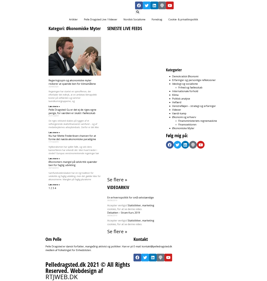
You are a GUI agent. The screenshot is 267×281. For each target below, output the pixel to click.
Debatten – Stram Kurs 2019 (123, 212)
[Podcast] (162, 5)
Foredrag (157, 19)
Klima (175, 95)
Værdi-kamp (179, 113)
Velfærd (176, 102)
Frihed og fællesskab (190, 87)
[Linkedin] (154, 5)
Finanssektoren (187, 124)
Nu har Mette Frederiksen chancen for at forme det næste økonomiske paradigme (72, 137)
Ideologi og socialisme (185, 83)
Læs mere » (54, 106)
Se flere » (117, 179)
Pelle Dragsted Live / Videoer (100, 19)
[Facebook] (139, 5)
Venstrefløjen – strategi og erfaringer (194, 106)
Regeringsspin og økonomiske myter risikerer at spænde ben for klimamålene (72, 82)
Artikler (73, 19)
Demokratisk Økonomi (185, 76)
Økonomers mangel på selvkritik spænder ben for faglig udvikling (73, 163)
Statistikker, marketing (141, 205)
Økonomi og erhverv (184, 117)
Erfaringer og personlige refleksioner (194, 80)
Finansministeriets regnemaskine (197, 121)
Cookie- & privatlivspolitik (183, 19)
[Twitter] (146, 5)
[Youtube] (170, 5)
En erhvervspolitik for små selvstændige (130, 197)
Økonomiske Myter (183, 128)
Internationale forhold (185, 91)
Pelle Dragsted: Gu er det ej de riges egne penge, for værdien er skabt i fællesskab (72, 111)
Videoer (176, 109)
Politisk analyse (181, 98)
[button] (137, 11)
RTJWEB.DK (61, 277)
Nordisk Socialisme (134, 19)
